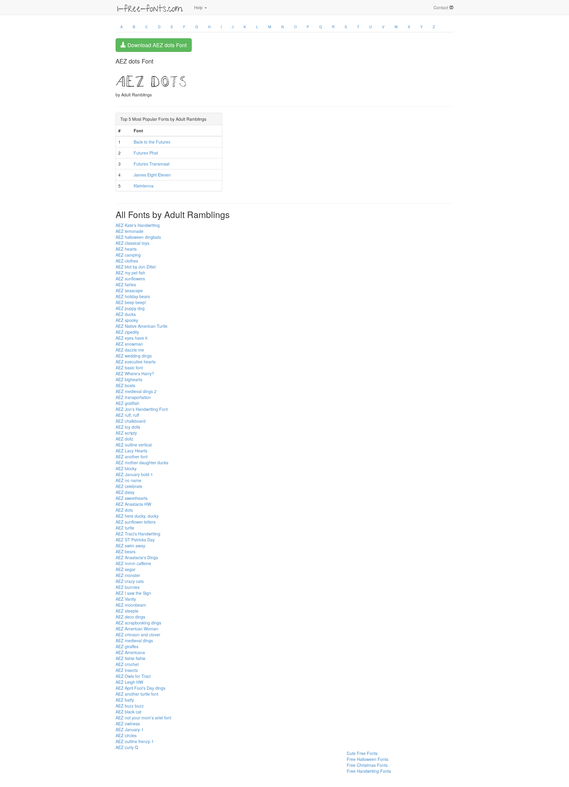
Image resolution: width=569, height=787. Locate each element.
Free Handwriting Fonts (369, 771)
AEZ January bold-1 (134, 474)
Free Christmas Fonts (367, 765)
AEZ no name (128, 480)
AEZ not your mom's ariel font (143, 718)
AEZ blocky (126, 468)
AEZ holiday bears (133, 296)
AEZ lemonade (129, 231)
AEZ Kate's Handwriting (138, 225)
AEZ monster (128, 575)
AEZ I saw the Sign (133, 593)
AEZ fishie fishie (131, 658)
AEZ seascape (129, 290)
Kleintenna (144, 186)
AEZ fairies (126, 284)
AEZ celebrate (129, 486)
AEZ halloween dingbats (138, 237)
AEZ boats (125, 385)
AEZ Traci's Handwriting (138, 534)
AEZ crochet (127, 664)
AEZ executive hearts (136, 362)
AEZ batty (125, 700)
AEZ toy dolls (128, 427)
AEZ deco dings (130, 617)
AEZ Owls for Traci (133, 676)
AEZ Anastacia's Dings (137, 557)
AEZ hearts (126, 249)
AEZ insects (127, 670)
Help (199, 7)
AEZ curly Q (127, 747)
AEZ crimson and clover (138, 634)
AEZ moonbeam (131, 605)
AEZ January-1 (130, 729)
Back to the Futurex (152, 142)
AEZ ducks (126, 314)
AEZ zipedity (127, 332)
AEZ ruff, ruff (127, 415)
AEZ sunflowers (130, 279)
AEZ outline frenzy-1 (135, 741)
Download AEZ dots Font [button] (156, 45)
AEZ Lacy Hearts (131, 451)
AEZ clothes (127, 261)
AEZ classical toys (132, 243)
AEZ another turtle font (137, 694)
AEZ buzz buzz (130, 706)
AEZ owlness (128, 723)
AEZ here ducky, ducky (137, 516)
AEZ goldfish (127, 403)
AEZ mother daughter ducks (142, 462)
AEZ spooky (127, 320)
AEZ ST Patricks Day (135, 540)
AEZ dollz (124, 439)
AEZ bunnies (128, 587)
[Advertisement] (145, 763)
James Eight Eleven (152, 175)
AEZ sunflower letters (136, 522)
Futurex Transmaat (152, 164)
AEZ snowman (129, 344)
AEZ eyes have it (131, 338)
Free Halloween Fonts (367, 759)
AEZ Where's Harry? (135, 373)
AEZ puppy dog (130, 308)
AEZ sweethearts (132, 498)
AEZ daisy (125, 492)
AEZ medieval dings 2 (136, 391)
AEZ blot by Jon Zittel (136, 267)
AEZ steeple (127, 611)
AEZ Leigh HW (129, 682)
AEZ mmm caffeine (133, 563)
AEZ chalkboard (131, 421)
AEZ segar (125, 569)
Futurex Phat (146, 153)
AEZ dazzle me (130, 350)
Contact (441, 7)
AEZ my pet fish (130, 273)
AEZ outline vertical (134, 445)
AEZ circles (126, 735)
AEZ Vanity (126, 599)
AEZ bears (125, 551)
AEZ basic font (129, 368)
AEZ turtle (125, 528)
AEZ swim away (130, 545)
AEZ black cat (128, 712)
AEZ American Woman (137, 629)
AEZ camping (128, 255)
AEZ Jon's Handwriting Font (142, 409)
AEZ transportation (133, 397)
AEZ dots (124, 510)
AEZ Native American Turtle (141, 326)
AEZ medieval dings (134, 640)
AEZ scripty (126, 433)
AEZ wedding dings (134, 356)
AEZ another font (132, 457)
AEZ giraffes (127, 646)
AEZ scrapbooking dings (138, 623)
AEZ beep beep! (131, 302)
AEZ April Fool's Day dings (140, 688)
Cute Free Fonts (362, 753)
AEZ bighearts (129, 379)
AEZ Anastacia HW (133, 504)
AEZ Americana (130, 652)
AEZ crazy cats (130, 581)
